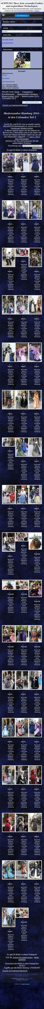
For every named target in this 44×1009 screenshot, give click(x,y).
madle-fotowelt (28, 978)
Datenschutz (26, 974)
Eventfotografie (8, 94)
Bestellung (5, 78)
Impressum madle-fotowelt (14, 974)
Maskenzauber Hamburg (27, 94)
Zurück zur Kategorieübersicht (14, 105)
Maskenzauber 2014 (10, 96)
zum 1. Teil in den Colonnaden (27, 138)
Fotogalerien (27, 92)
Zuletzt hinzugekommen (23, 958)
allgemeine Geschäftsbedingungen (26, 975)
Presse (4, 75)
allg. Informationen (8, 81)
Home (16, 92)
